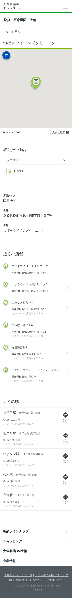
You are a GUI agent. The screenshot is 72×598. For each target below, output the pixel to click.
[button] (36, 149)
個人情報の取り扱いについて (27, 580)
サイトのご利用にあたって (52, 575)
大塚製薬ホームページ (18, 575)
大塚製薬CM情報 (15, 551)
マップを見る (11, 31)
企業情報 (9, 561)
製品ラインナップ (16, 531)
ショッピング (12, 541)
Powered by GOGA (11, 132)
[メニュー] (65, 7)
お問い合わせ (56, 580)
